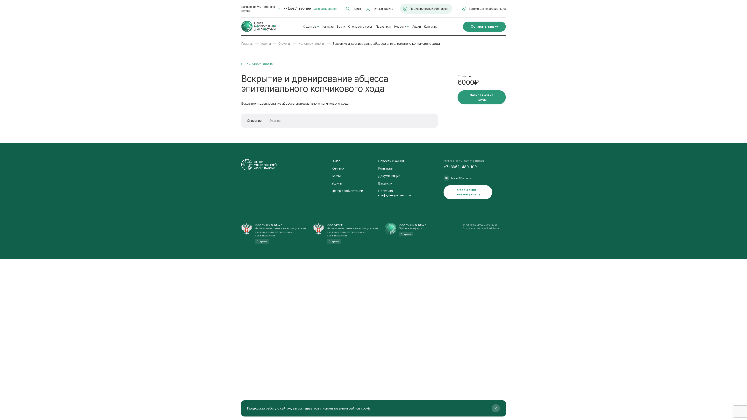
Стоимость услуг (360, 26)
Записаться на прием (481, 97)
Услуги (265, 44)
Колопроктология (311, 44)
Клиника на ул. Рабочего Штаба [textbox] (258, 9)
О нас (336, 161)
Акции (416, 26)
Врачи (341, 26)
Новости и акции (391, 161)
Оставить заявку (484, 26)
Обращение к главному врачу (468, 192)
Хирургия (284, 44)
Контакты (431, 26)
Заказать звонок (325, 8)
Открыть (262, 241)
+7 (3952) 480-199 (297, 8)
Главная (247, 44)
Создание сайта (473, 228)
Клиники (328, 26)
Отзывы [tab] (275, 120)
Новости (400, 26)
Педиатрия (383, 26)
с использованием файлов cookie (345, 408)
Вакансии (385, 183)
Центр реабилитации (347, 191)
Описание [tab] (254, 120)
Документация (389, 176)
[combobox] (260, 9)
